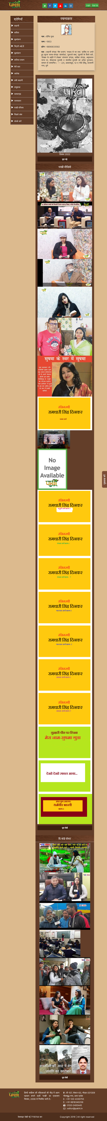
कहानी (16, 25)
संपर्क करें (17, 121)
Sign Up (95, 5)
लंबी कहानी (18, 80)
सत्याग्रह (17, 94)
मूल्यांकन (17, 39)
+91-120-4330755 (75, 1099)
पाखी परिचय (18, 107)
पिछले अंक (18, 114)
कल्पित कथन (19, 59)
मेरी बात (17, 66)
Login (88, 5)
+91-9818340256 (74, 1102)
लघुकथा (17, 87)
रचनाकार (17, 100)
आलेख (16, 73)
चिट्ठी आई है (19, 46)
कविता (16, 32)
